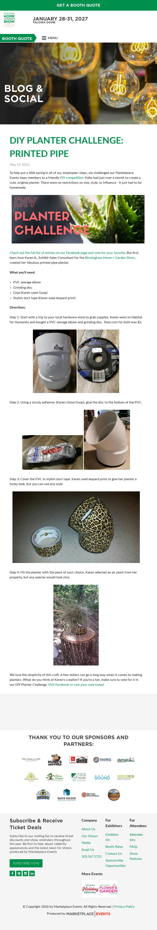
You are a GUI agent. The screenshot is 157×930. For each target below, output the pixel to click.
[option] (78, 83)
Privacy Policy (124, 906)
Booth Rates (114, 846)
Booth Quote (17, 38)
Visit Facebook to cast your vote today (75, 684)
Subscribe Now (26, 863)
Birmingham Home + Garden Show (110, 257)
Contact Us (113, 853)
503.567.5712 (92, 856)
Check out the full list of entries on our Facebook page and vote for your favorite (67, 252)
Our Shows (90, 836)
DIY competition (71, 177)
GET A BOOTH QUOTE (78, 5)
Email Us (88, 849)
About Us (88, 829)
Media (86, 842)
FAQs (134, 846)
